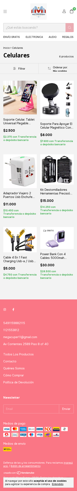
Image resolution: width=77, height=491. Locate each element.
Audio (52, 37)
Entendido (57, 484)
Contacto (9, 361)
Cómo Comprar (13, 375)
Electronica (34, 37)
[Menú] (5, 11)
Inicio (6, 48)
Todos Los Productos (18, 354)
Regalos (68, 37)
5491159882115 (14, 323)
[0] (71, 11)
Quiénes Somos (14, 368)
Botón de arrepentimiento (25, 466)
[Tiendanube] (19, 473)
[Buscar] (70, 27)
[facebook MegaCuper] (13, 309)
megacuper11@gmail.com (20, 337)
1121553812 (11, 330)
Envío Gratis (11, 37)
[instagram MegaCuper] (4, 309)
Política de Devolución (18, 382)
